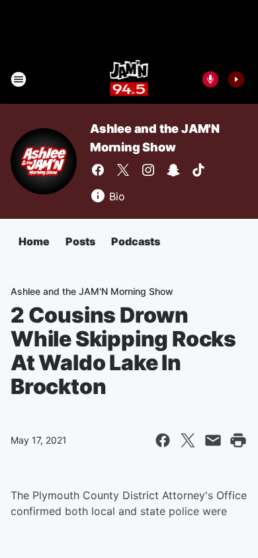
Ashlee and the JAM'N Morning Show (92, 291)
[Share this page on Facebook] (162, 440)
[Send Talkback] (210, 79)
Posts (80, 241)
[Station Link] (129, 79)
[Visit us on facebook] (98, 170)
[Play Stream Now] (236, 79)
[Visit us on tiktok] (198, 170)
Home (34, 241)
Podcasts (135, 241)
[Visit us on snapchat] (173, 170)
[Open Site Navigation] (18, 79)
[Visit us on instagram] (148, 170)
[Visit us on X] (123, 170)
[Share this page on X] (188, 440)
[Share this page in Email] (213, 440)
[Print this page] (238, 440)
